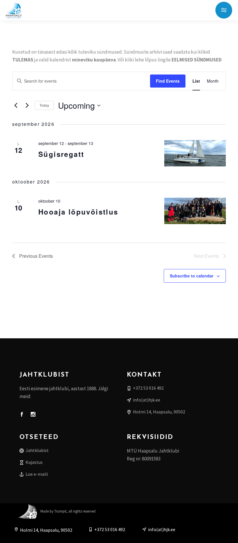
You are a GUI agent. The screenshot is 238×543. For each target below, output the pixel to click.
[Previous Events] (15, 105)
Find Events (168, 81)
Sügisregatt (61, 154)
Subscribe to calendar (191, 276)
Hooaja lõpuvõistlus (78, 212)
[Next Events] (27, 105)
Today (44, 105)
